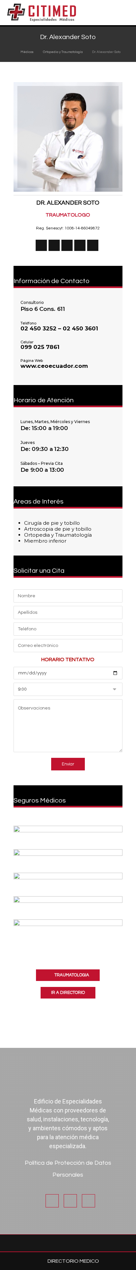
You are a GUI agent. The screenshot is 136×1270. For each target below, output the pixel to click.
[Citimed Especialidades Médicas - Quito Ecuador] (10, 52)
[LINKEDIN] (79, 245)
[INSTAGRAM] (67, 245)
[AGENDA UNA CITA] (41, 245)
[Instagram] (70, 1200)
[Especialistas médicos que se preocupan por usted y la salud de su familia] (41, 12)
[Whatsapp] (88, 1200)
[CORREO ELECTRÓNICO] (92, 245)
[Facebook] (52, 1200)
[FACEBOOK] (54, 245)
